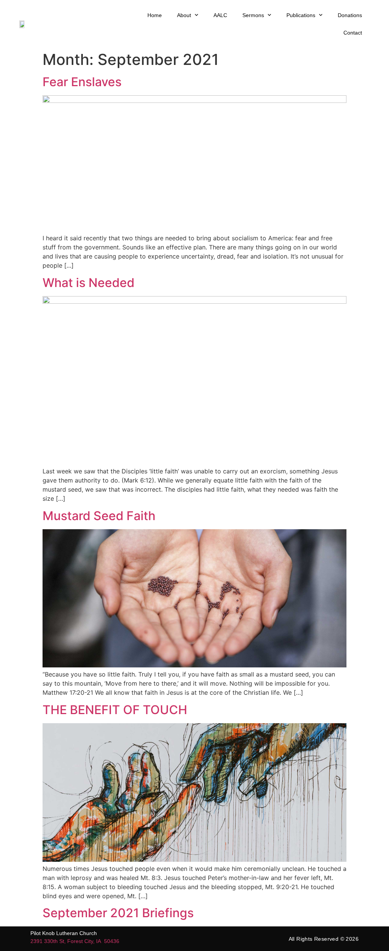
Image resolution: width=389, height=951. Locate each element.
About (184, 15)
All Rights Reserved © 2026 (324, 939)
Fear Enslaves (82, 81)
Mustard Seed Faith (99, 515)
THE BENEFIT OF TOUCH (115, 709)
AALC (220, 15)
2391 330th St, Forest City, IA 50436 (74, 941)
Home (154, 15)
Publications (300, 15)
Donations (350, 15)
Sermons (253, 15)
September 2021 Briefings (118, 912)
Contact (352, 33)
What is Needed (88, 282)
